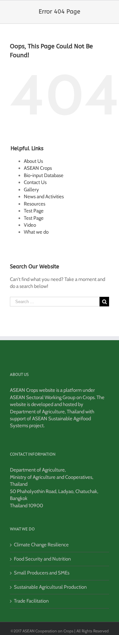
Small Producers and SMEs (41, 573)
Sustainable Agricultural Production (50, 587)
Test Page (34, 211)
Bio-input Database (43, 175)
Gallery (31, 190)
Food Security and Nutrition (42, 559)
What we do (36, 232)
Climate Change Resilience (41, 545)
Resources (34, 204)
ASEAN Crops (38, 168)
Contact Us (35, 182)
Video (30, 225)
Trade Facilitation (31, 601)
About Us (33, 161)
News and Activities (44, 197)
